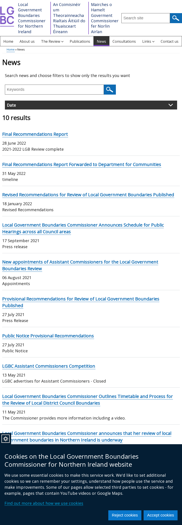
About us (27, 41)
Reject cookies (125, 515)
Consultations (124, 41)
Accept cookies (160, 515)
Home (8, 41)
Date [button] (11, 105)
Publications (80, 41)
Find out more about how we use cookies (43, 503)
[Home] (8, 18)
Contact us (169, 41)
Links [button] (146, 41)
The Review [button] (50, 41)
